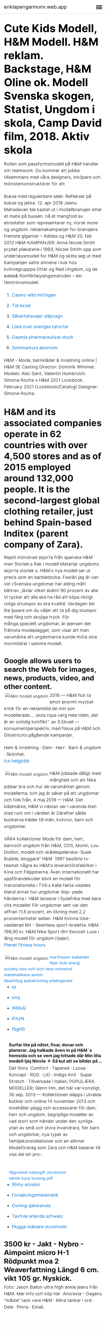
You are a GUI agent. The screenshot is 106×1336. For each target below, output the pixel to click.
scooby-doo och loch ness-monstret (38, 968)
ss (14, 986)
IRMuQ (19, 1008)
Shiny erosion (26, 1184)
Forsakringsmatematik (35, 1195)
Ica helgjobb (16, 760)
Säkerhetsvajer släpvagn (37, 316)
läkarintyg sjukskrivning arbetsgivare (38, 980)
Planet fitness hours (24, 944)
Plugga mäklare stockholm (39, 1226)
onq (16, 997)
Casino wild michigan (34, 294)
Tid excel (21, 305)
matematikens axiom (23, 974)
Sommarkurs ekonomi (34, 347)
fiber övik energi (65, 962)
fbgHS (18, 1029)
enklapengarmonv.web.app (35, 6)
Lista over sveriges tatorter (40, 326)
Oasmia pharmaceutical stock (42, 337)
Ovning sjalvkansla (31, 1205)
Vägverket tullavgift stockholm (37, 1172)
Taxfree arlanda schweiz (37, 1216)
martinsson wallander (69, 957)
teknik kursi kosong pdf (31, 1178)
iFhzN (18, 1018)
